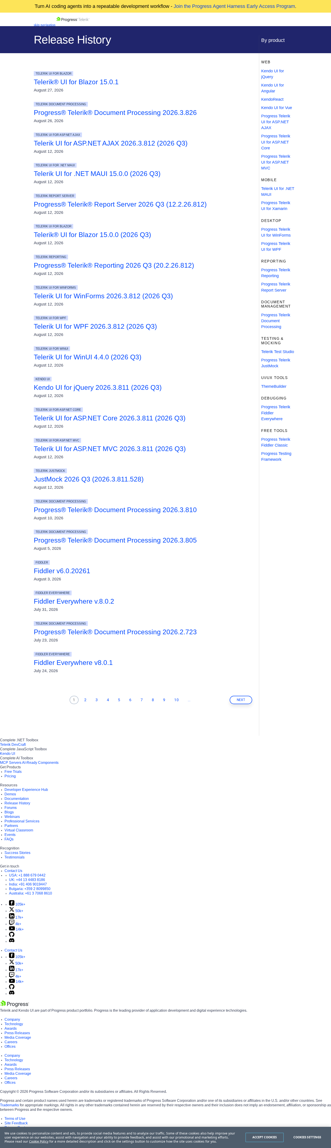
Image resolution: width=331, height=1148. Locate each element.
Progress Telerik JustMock (275, 363)
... (189, 700)
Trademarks (9, 1105)
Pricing (10, 776)
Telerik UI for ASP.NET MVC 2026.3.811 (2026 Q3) (110, 448)
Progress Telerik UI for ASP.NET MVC (275, 162)
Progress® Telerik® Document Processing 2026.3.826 (115, 112)
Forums (11, 808)
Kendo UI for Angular (272, 88)
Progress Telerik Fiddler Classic (275, 442)
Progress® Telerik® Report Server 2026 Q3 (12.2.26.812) (120, 204)
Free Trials (13, 772)
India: (28, 884)
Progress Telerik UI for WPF (275, 246)
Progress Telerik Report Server (275, 287)
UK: (27, 880)
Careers (11, 1042)
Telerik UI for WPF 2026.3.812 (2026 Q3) (95, 326)
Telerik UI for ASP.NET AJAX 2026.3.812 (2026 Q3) (111, 143)
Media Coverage (18, 1037)
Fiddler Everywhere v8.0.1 (73, 662)
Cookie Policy (38, 1141)
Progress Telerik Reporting (275, 273)
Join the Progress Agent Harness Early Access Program (234, 6)
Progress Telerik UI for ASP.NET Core (275, 142)
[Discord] (11, 941)
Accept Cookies (264, 1137)
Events (10, 835)
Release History (17, 803)
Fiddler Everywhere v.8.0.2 (74, 601)
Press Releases (17, 1033)
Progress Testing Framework (276, 456)
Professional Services (22, 821)
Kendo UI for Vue (276, 107)
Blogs (9, 812)
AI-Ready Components (40, 763)
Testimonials (15, 857)
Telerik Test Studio (277, 351)
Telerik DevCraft (13, 744)
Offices (10, 1046)
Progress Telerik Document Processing (275, 321)
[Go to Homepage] (72, 25)
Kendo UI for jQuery (272, 74)
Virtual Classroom (19, 830)
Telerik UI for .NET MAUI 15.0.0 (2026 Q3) (97, 173)
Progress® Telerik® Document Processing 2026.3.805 (115, 540)
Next (241, 700)
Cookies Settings (307, 1137)
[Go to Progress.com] (14, 1006)
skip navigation (44, 25)
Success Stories (17, 853)
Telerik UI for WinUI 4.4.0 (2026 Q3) (87, 357)
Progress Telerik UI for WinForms (276, 232)
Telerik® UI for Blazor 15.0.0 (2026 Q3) (92, 234)
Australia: (30, 893)
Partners (11, 826)
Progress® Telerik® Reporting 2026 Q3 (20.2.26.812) (114, 265)
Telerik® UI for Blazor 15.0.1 (76, 82)
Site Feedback (16, 1123)
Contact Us (13, 871)
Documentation (17, 799)
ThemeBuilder (273, 386)
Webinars (12, 817)
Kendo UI (7, 753)
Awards (11, 1028)
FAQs (9, 839)
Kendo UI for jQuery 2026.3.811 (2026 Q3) (98, 387)
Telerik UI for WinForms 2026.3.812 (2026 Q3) (103, 296)
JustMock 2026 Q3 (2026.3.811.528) (89, 479)
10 (176, 700)
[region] (165, 1137)
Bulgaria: (29, 889)
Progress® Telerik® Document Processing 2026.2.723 (115, 632)
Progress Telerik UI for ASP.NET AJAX (275, 122)
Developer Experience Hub (26, 790)
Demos (10, 794)
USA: (27, 875)
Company (12, 1019)
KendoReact (272, 99)
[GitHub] (11, 936)
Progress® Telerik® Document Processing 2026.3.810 (115, 510)
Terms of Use (15, 1119)
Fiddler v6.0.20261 (62, 571)
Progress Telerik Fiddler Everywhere (275, 413)
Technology (14, 1024)
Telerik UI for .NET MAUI (277, 191)
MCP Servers (10, 763)
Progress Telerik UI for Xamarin (275, 206)
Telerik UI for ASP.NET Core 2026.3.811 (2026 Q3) (110, 418)
